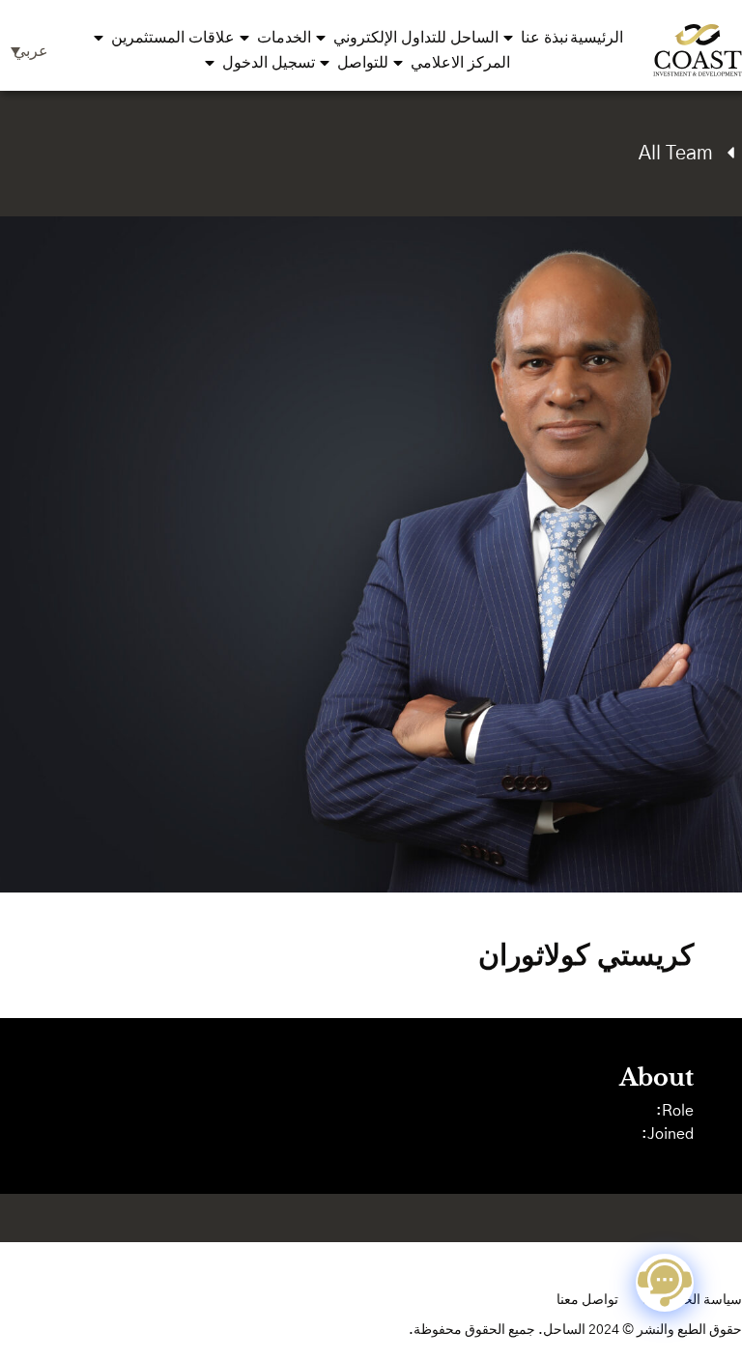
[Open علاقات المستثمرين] (98, 37)
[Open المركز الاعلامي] (398, 62)
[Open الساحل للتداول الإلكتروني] (320, 37)
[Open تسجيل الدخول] (209, 62)
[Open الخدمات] (244, 37)
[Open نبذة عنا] (508, 37)
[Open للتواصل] (324, 62)
